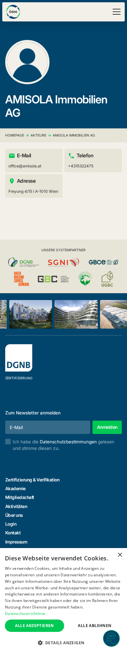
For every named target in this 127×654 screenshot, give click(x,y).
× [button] (119, 555)
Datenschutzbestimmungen (68, 441)
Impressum (16, 541)
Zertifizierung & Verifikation (32, 479)
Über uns (14, 515)
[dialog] (63, 601)
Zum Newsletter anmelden (33, 412)
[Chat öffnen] (111, 638)
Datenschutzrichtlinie (25, 613)
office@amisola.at (24, 166)
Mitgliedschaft (19, 497)
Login (11, 524)
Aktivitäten (16, 506)
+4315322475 (80, 166)
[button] (115, 12)
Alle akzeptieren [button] (34, 625)
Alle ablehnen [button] (94, 625)
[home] (13, 12)
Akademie (15, 488)
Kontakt (13, 532)
